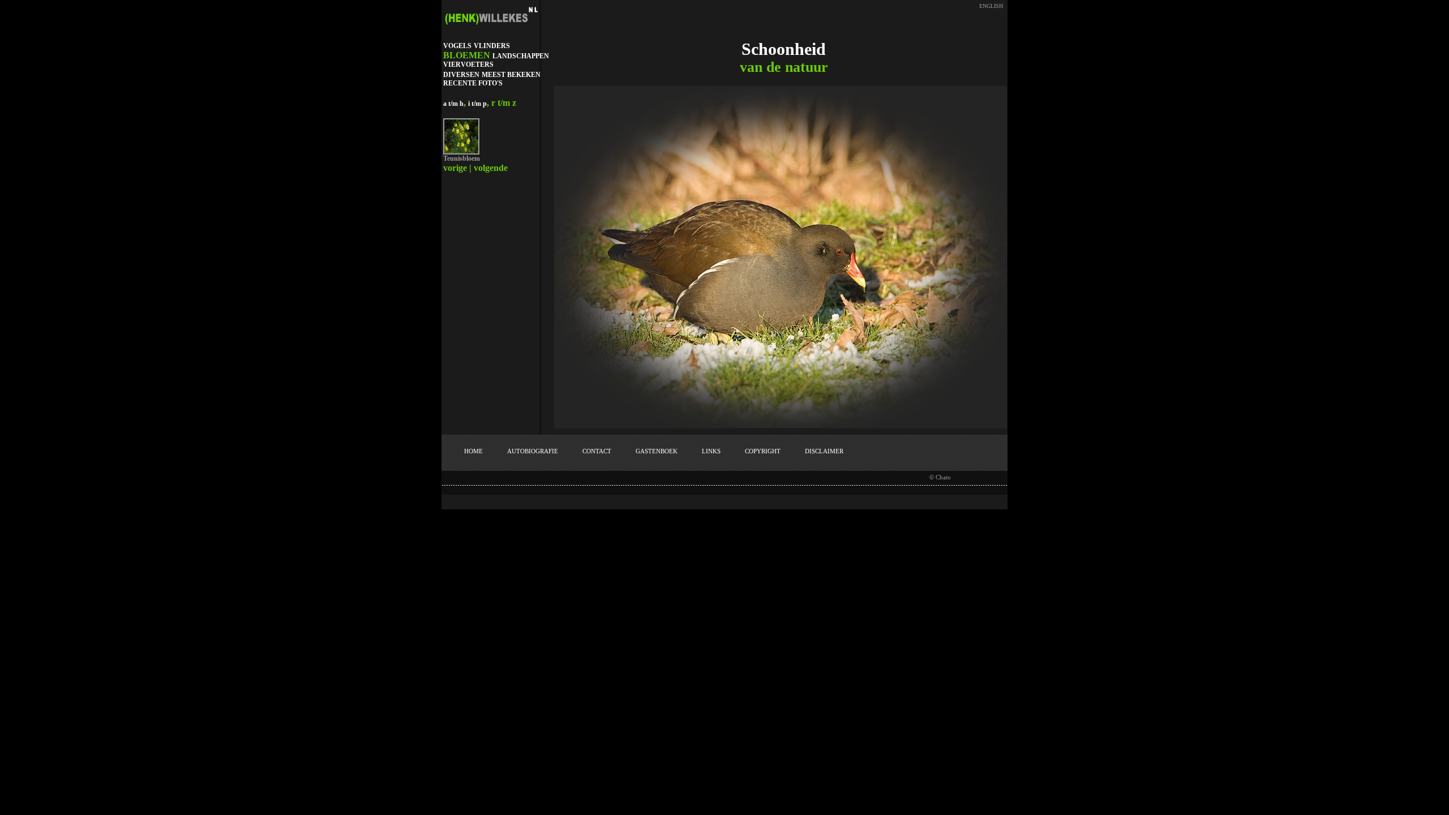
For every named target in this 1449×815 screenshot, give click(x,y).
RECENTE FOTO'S (473, 83)
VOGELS (457, 46)
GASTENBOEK (657, 451)
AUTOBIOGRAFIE (532, 451)
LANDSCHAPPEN (520, 56)
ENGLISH (991, 6)
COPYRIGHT (763, 451)
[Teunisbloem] (461, 152)
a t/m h (453, 104)
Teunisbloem (461, 158)
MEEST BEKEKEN (511, 75)
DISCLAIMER (824, 451)
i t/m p (477, 104)
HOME (473, 451)
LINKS (711, 451)
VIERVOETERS (468, 64)
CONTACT (596, 451)
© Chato (940, 477)
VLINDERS (492, 46)
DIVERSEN (461, 75)
